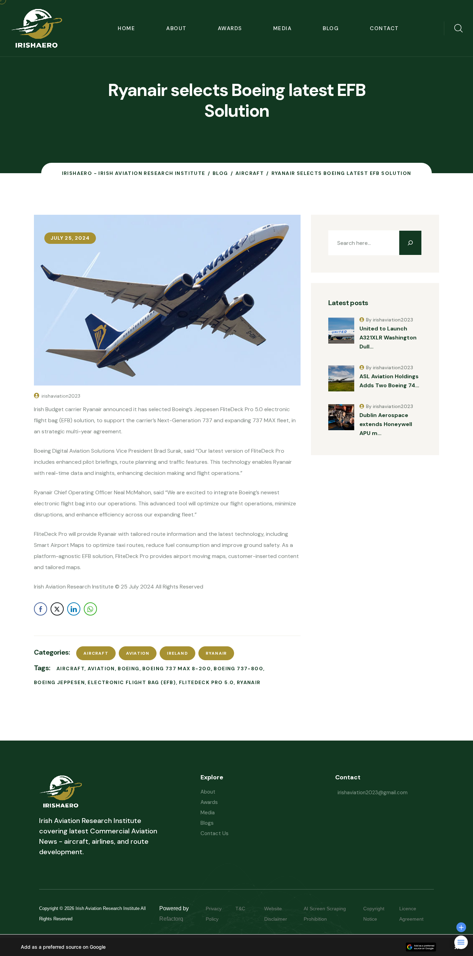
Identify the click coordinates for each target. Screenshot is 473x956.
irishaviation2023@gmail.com (373, 792)
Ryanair (216, 653)
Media (282, 28)
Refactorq (171, 919)
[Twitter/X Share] (57, 609)
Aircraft (95, 653)
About (176, 28)
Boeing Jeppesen (59, 682)
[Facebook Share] (40, 609)
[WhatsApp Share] (90, 609)
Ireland (177, 653)
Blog (331, 28)
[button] (236, 947)
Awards (230, 28)
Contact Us (214, 833)
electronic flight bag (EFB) (132, 682)
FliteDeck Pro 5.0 (206, 682)
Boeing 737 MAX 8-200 (176, 668)
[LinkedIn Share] (73, 609)
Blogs (207, 823)
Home (126, 28)
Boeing (128, 668)
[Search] (410, 243)
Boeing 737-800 (238, 668)
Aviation (138, 653)
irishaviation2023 (61, 396)
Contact (384, 28)
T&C (247, 908)
